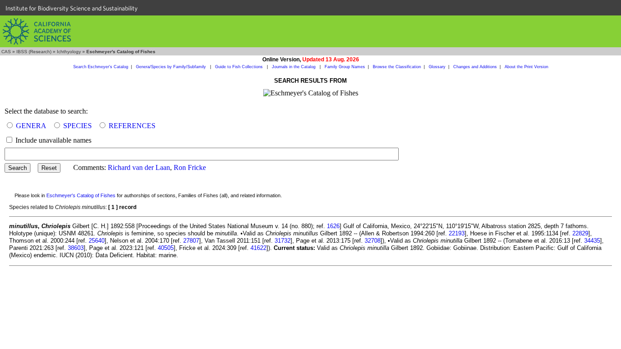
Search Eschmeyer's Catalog (100, 67)
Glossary (437, 67)
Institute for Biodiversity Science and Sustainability (71, 8)
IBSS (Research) (33, 51)
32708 (373, 240)
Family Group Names (345, 67)
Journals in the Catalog (294, 67)
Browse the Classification (397, 67)
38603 (76, 247)
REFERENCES (132, 126)
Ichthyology (69, 51)
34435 (592, 240)
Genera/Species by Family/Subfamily (171, 67)
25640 (97, 240)
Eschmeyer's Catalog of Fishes (80, 195)
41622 (258, 247)
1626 (333, 226)
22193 (457, 233)
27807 (191, 240)
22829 (580, 233)
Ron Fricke (190, 167)
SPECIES (77, 126)
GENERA (31, 126)
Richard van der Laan (139, 167)
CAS (6, 51)
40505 (166, 247)
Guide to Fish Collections (239, 67)
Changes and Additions (475, 67)
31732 (282, 240)
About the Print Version (526, 67)
